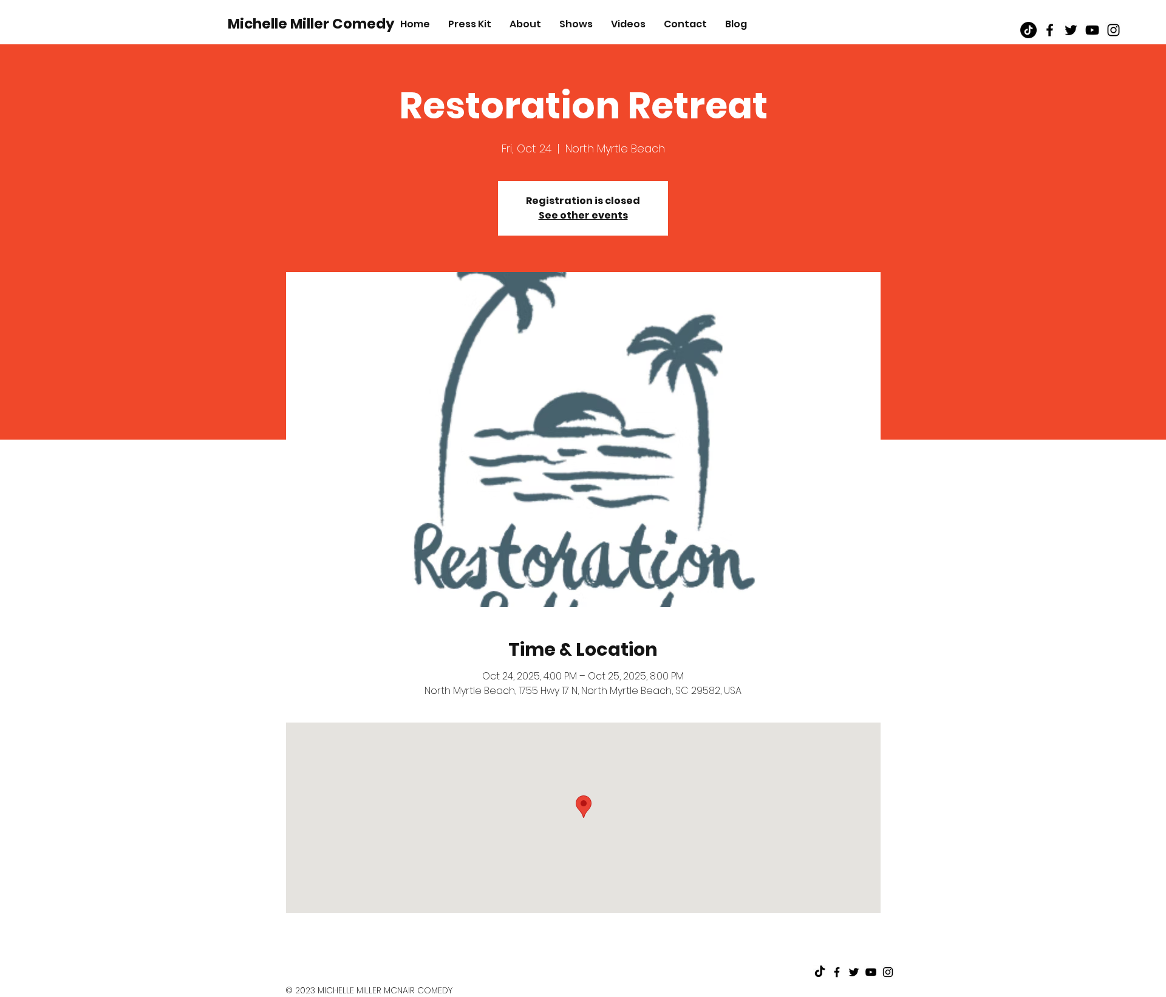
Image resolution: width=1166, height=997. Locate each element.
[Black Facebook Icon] (1050, 30)
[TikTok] (1028, 30)
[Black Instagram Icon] (1113, 30)
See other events (583, 215)
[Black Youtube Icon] (1092, 30)
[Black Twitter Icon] (1071, 30)
